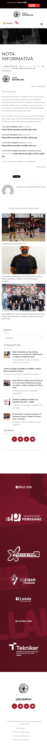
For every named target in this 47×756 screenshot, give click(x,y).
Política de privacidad (20, 736)
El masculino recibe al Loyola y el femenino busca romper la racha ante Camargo (27, 416)
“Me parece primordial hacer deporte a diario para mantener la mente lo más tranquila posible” (22, 279)
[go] (40, 338)
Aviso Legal (20, 728)
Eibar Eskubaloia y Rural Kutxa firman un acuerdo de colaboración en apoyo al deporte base (28, 354)
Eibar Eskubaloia (11, 66)
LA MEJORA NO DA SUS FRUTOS (14, 244)
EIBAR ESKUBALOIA (25, 68)
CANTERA (15, 68)
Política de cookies (20, 740)
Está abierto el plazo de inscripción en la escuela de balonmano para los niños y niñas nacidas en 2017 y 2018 (23, 316)
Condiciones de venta (20, 732)
